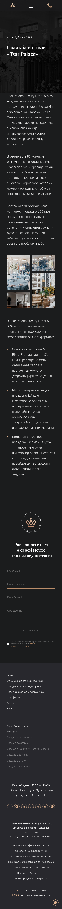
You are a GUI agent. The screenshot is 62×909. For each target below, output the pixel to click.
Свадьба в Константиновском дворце (28, 748)
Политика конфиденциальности (31, 845)
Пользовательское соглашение (31, 867)
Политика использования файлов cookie (31, 862)
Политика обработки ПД (31, 873)
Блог (9, 708)
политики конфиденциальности (24, 645)
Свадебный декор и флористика (25, 692)
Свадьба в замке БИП (19, 754)
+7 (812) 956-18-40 (49, 5)
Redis (19, 890)
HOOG (16, 895)
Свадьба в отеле (19, 37)
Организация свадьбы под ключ (25, 681)
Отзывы (11, 703)
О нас (10, 675)
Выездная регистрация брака (24, 686)
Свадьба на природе (18, 766)
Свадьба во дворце (18, 743)
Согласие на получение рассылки (31, 856)
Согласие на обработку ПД (31, 851)
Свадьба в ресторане (19, 737)
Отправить (31, 630)
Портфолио (13, 697)
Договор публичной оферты (31, 878)
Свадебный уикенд (17, 726)
